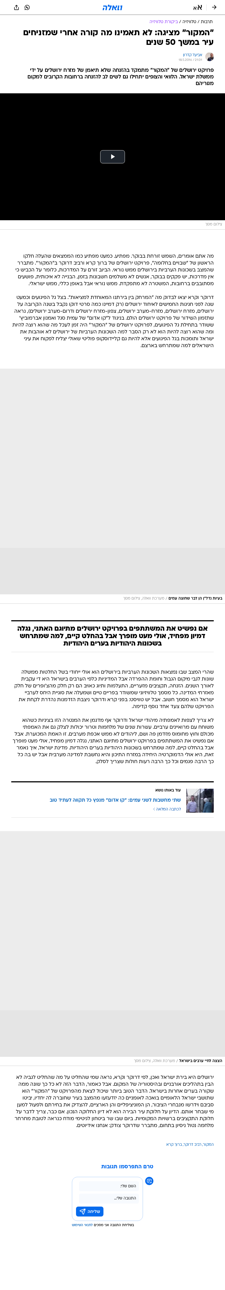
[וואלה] (112, 7)
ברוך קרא (174, 1145)
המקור (208, 1145)
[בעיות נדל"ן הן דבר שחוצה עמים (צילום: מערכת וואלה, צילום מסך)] (112, 486)
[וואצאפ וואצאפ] (27, 7)
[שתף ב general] (16, 7)
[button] (197, 7)
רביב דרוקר (192, 1145)
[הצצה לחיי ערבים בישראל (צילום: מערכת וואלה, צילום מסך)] (112, 948)
